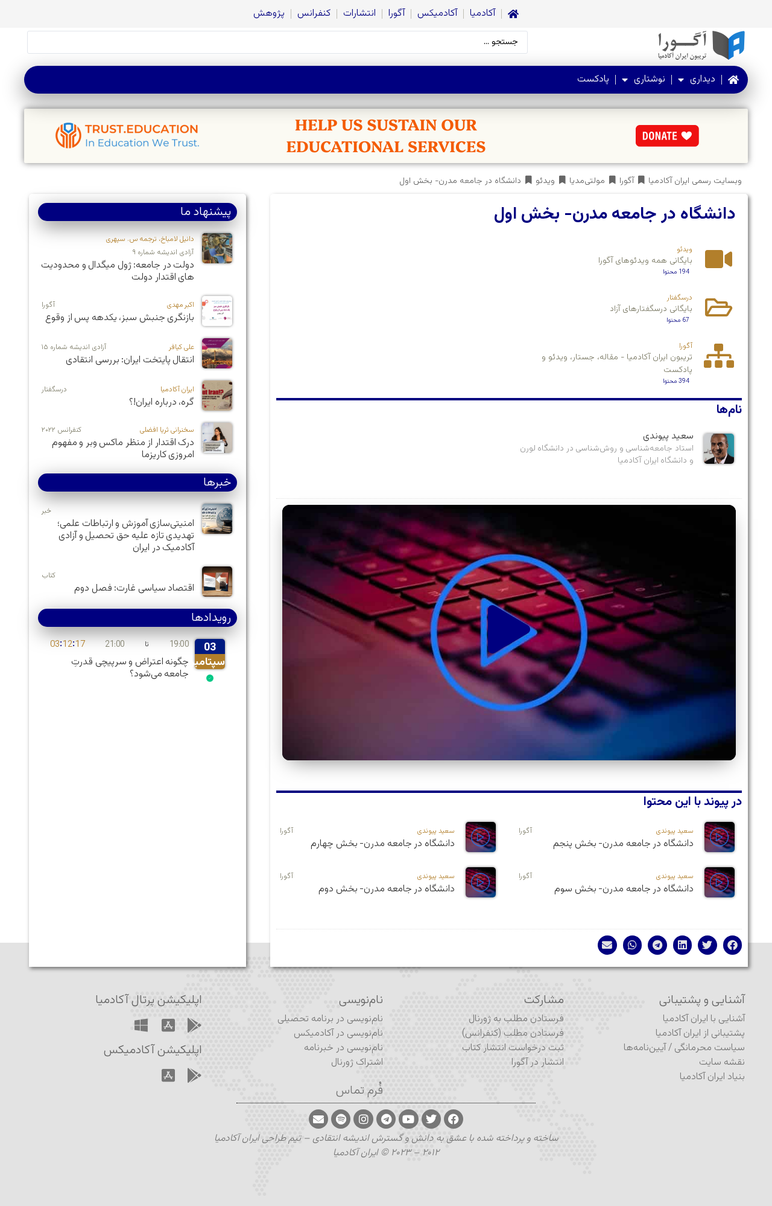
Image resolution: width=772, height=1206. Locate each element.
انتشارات (359, 13)
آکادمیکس (437, 13)
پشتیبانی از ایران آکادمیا (700, 1033)
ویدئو (545, 181)
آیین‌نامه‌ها (645, 1048)
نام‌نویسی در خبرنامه (343, 1048)
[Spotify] (340, 1119)
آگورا (396, 13)
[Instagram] (363, 1119)
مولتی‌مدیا (587, 181)
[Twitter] (431, 1119)
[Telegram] (386, 1119)
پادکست (593, 79)
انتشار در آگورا (537, 1062)
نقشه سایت (722, 1062)
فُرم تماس (359, 1090)
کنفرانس (314, 13)
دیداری (702, 79)
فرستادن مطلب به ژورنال (516, 1019)
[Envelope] (318, 1119)
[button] (509, 632)
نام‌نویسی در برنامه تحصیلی (330, 1019)
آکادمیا (482, 13)
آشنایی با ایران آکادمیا (704, 1019)
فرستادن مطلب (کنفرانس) (513, 1033)
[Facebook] (453, 1119)
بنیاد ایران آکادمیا (712, 1077)
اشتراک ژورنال (357, 1062)
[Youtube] (408, 1119)
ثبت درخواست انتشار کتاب (513, 1048)
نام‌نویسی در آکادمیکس (338, 1033)
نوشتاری (649, 79)
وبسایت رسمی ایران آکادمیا (695, 181)
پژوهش (269, 13)
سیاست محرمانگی (709, 1048)
